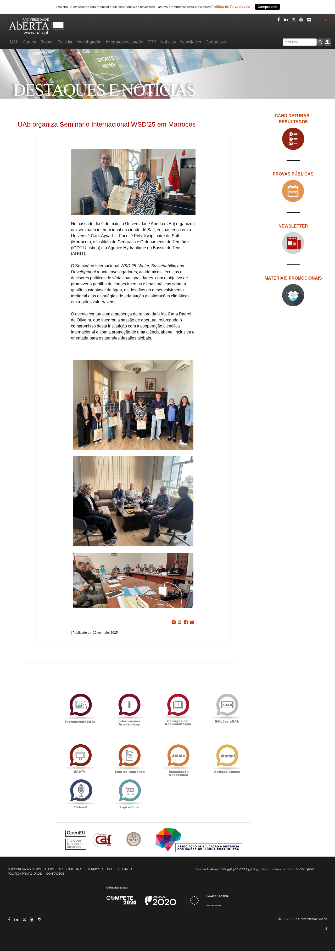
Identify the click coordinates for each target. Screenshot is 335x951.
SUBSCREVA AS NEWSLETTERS (31, 869)
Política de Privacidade (230, 7)
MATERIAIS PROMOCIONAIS (293, 278)
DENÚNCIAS (125, 869)
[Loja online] (129, 793)
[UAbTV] (80, 758)
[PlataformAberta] (80, 708)
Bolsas (46, 41)
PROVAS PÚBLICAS (293, 174)
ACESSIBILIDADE (71, 869)
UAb (14, 41)
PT (320, 19)
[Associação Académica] (178, 758)
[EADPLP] (199, 839)
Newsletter (190, 41)
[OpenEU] (76, 839)
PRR (152, 41)
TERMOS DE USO (99, 869)
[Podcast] (80, 793)
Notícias (168, 41)
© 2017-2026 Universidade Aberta (302, 919)
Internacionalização (124, 41)
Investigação (89, 41)
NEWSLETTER (293, 226)
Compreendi (267, 7)
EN (326, 19)
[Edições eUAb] (226, 708)
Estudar (65, 41)
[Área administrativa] (326, 928)
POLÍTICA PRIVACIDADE (25, 873)
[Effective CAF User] (103, 839)
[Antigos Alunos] (226, 758)
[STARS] (134, 839)
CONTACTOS (55, 873)
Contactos (215, 41)
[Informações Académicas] (129, 708)
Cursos (29, 41)
